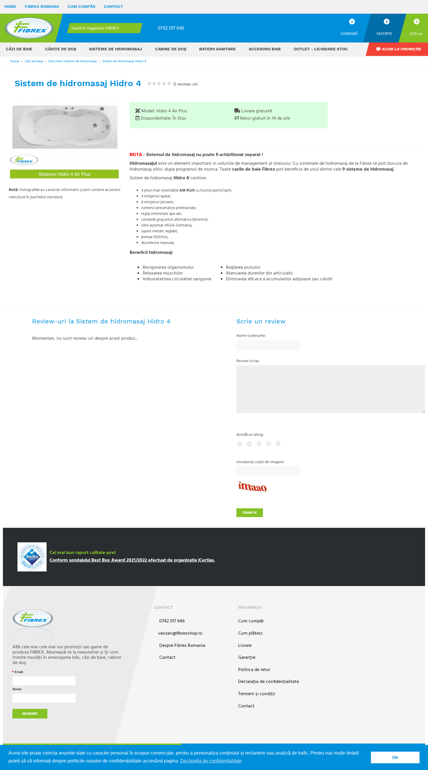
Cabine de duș (170, 49)
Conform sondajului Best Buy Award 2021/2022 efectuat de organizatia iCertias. (132, 560)
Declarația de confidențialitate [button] (211, 760)
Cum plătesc (250, 633)
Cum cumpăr (81, 6)
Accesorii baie (265, 49)
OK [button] (395, 757)
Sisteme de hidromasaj (115, 49)
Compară (349, 33)
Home (10, 6)
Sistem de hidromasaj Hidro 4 (124, 61)
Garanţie (246, 657)
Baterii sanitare (217, 49)
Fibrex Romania (42, 6)
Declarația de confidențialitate (268, 682)
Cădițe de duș (60, 49)
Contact (113, 6)
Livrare (245, 645)
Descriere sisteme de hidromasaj (72, 61)
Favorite (384, 33)
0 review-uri (184, 84)
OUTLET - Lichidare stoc (321, 49)
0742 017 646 (171, 28)
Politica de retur (254, 670)
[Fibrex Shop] (29, 28)
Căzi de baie (19, 49)
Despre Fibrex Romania (181, 645)
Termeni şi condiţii (256, 694)
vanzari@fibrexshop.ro (180, 633)
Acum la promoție (401, 49)
